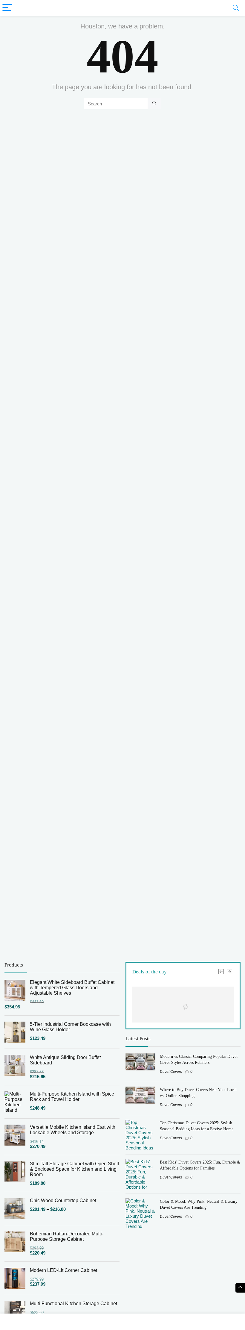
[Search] (236, 8)
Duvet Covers (171, 1072)
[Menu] (7, 8)
